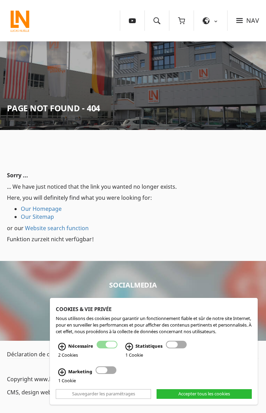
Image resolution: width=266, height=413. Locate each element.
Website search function (57, 228)
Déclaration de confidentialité (46, 354)
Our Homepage (41, 209)
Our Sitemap (37, 216)
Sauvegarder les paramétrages (103, 394)
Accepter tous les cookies (204, 394)
